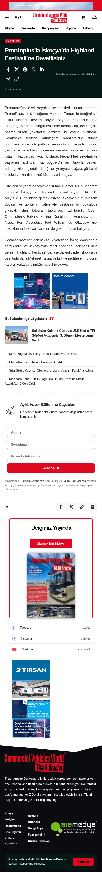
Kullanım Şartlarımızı (33, 480)
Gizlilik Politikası (41, 859)
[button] (83, 862)
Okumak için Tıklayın (51, 543)
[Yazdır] (92, 507)
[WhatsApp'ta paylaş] (33, 69)
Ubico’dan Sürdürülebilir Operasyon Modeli (36, 362)
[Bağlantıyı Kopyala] (16, 79)
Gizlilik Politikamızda (74, 480)
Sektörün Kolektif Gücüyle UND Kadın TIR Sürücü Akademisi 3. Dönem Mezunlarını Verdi (63, 335)
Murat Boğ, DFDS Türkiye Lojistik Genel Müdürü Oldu (43, 354)
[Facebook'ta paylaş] (8, 69)
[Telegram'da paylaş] (8, 79)
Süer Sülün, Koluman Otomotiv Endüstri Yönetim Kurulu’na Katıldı (51, 370)
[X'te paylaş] (16, 69)
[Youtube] (51, 649)
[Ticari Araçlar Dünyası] (51, 17)
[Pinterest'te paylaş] (25, 69)
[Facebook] (51, 628)
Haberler (12, 41)
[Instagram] (51, 639)
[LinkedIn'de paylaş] (41, 69)
